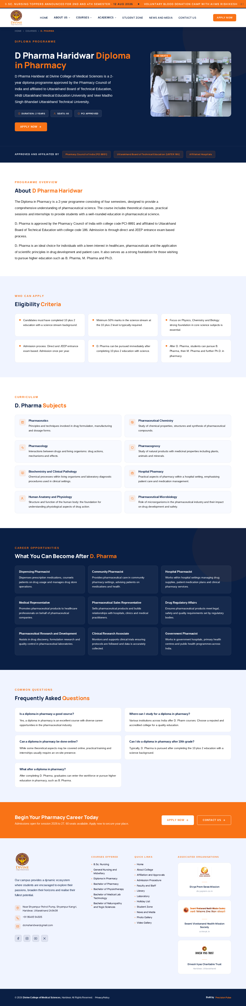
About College (145, 869)
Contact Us (187, 17)
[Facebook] (18, 938)
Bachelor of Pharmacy (106, 884)
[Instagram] (26, 938)
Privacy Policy (102, 997)
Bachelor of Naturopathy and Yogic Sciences (108, 905)
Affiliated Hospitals (200, 154)
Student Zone (132, 17)
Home (44, 17)
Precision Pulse (223, 997)
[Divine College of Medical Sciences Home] (16, 17)
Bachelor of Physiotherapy (109, 889)
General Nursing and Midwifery (105, 871)
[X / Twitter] (44, 938)
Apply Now (225, 17)
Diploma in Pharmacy (105, 878)
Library (141, 890)
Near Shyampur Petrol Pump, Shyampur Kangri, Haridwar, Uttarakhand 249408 (50, 908)
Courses (31, 30)
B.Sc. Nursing (101, 864)
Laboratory (143, 896)
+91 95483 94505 (32, 917)
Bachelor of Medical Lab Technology (107, 896)
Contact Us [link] (212, 820)
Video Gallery (144, 922)
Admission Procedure (149, 880)
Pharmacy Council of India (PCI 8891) (86, 154)
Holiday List (143, 901)
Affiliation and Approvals (151, 874)
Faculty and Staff (146, 885)
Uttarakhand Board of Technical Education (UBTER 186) (148, 154)
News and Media (161, 17)
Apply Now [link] (28, 126)
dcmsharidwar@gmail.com (38, 925)
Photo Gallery (144, 917)
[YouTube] (35, 938)
